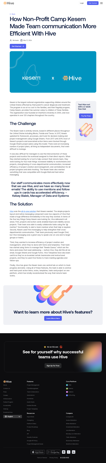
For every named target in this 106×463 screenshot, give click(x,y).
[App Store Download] (38, 452)
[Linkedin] (73, 452)
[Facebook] (63, 452)
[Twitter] (68, 452)
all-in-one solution (28, 211)
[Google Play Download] (53, 452)
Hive (12, 211)
